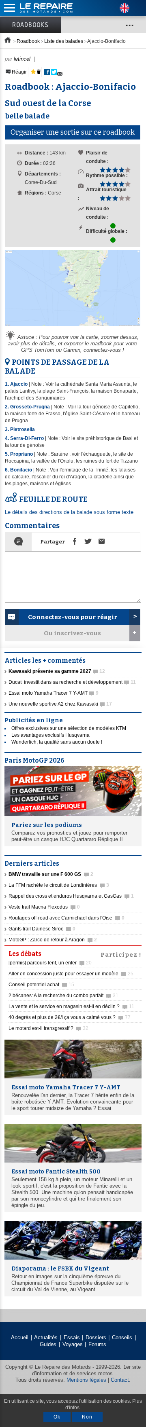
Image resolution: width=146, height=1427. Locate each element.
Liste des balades (63, 41)
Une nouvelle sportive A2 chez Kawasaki (60, 704)
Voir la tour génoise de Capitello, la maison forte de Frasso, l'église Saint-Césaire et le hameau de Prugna (72, 413)
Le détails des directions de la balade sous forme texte (69, 512)
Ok (57, 1417)
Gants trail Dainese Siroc (42, 929)
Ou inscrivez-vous (72, 633)
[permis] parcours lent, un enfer (50, 963)
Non (87, 1417)
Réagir (19, 72)
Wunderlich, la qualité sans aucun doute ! (56, 742)
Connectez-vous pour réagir (72, 617)
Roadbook (28, 41)
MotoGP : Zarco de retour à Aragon (53, 940)
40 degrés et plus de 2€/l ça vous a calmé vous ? (70, 1017)
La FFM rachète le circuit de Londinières (59, 885)
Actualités (46, 1337)
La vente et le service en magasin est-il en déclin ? (71, 1006)
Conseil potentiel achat (41, 984)
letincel (22, 59)
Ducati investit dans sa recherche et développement (72, 682)
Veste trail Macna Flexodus (44, 907)
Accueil (19, 1337)
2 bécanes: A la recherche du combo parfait (63, 995)
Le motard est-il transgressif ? (48, 1028)
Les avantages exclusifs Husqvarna (50, 735)
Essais (72, 1337)
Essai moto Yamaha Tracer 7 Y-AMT (54, 693)
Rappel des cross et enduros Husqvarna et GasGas (71, 896)
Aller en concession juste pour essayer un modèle (71, 974)
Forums (97, 1344)
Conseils (122, 1337)
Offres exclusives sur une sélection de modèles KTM (68, 728)
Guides (48, 1344)
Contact (120, 1380)
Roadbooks (30, 24)
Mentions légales (86, 1380)
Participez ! (121, 954)
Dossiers (96, 1337)
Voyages (72, 1344)
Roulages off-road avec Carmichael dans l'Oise (67, 918)
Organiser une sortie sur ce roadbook (73, 132)
